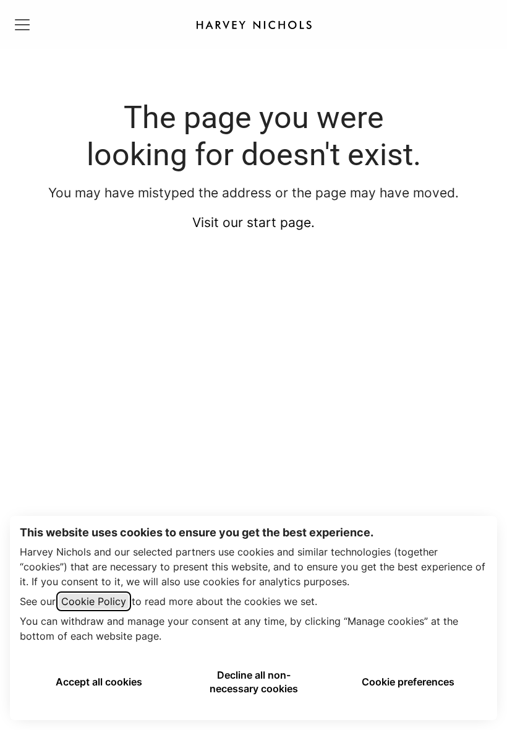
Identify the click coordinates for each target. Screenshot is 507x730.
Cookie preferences (408, 682)
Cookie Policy (93, 601)
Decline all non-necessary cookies (254, 682)
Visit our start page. (253, 222)
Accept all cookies (99, 682)
